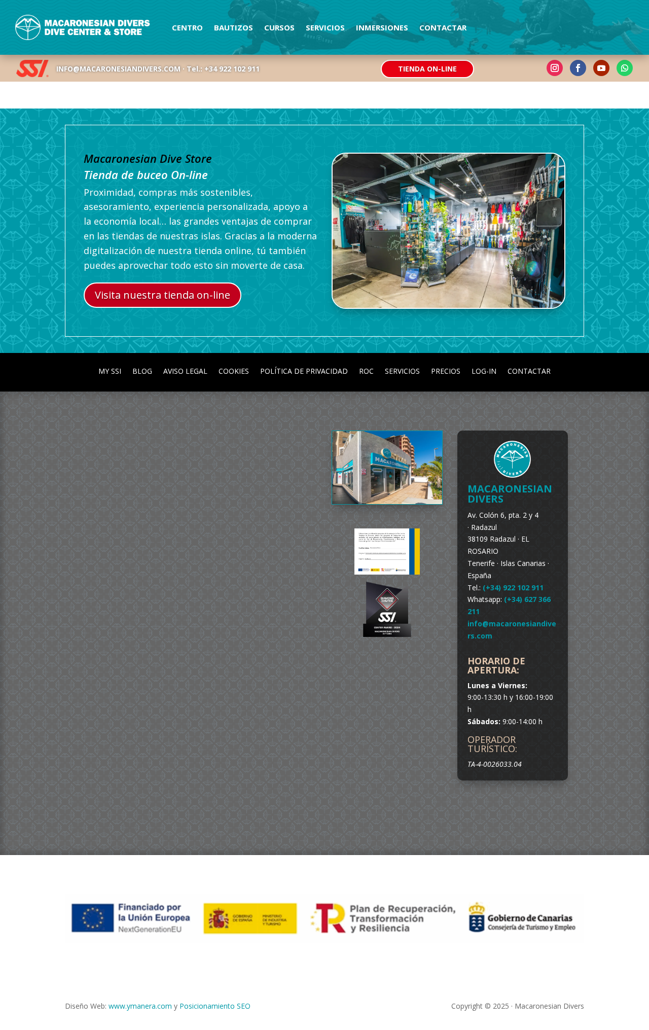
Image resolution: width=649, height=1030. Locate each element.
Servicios (325, 27)
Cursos (279, 27)
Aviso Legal (185, 370)
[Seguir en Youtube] (601, 68)
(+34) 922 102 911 (513, 587)
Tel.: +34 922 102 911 (223, 69)
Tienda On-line (427, 69)
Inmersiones (382, 27)
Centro (187, 27)
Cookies (234, 370)
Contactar (442, 27)
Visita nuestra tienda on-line (162, 295)
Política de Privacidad (304, 370)
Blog (142, 370)
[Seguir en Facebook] (578, 68)
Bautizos (233, 27)
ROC (366, 370)
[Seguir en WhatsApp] (625, 68)
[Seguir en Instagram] (555, 68)
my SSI (109, 370)
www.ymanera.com (140, 1006)
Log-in (484, 370)
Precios (445, 370)
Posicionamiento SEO (214, 1006)
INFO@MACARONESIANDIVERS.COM (118, 69)
